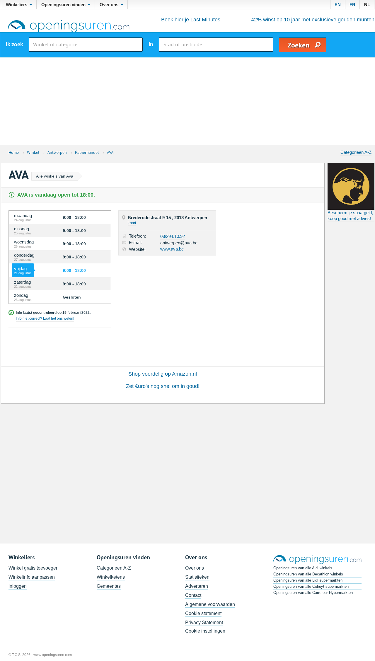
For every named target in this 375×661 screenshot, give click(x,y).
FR (352, 4)
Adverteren (196, 586)
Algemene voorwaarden (210, 604)
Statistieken (197, 577)
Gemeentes (109, 586)
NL (367, 4)
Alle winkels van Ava (54, 176)
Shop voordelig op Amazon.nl (162, 374)
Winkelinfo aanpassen (31, 577)
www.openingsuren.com (52, 655)
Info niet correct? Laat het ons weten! (45, 318)
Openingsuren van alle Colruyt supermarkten (311, 586)
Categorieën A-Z (355, 152)
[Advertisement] (187, 101)
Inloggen (17, 586)
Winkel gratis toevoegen (33, 567)
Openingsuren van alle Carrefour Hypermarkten (313, 592)
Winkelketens (111, 577)
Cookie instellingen (205, 630)
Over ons (194, 567)
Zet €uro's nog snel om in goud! (163, 386)
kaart (132, 223)
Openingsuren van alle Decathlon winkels (308, 574)
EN (338, 4)
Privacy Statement (204, 622)
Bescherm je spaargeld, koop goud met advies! (350, 215)
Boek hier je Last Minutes (190, 20)
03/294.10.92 (172, 236)
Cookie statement (203, 613)
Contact (193, 595)
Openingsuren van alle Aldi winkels (302, 568)
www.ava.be (172, 248)
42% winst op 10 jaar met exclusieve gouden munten (312, 20)
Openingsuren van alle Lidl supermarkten (307, 580)
